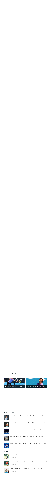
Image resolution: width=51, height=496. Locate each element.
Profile (13, 373)
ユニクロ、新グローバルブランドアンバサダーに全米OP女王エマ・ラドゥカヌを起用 (27, 415)
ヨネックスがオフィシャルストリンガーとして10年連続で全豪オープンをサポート (26, 429)
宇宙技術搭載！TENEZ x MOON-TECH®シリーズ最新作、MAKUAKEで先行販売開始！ (27, 436)
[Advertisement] (25, 401)
